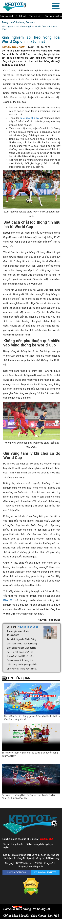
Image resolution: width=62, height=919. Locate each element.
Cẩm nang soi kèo (53, 16)
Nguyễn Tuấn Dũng (28, 627)
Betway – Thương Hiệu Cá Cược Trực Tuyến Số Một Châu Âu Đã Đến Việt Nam (29, 797)
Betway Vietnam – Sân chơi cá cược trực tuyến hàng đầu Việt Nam (30, 754)
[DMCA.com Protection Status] (31, 886)
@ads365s (46, 838)
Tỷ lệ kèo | (21, 16)
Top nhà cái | (35, 16)
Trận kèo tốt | (6, 16)
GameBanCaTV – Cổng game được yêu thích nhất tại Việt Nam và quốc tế (32, 718)
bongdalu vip (41, 844)
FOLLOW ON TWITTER (45, 872)
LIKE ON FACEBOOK (16, 872)
